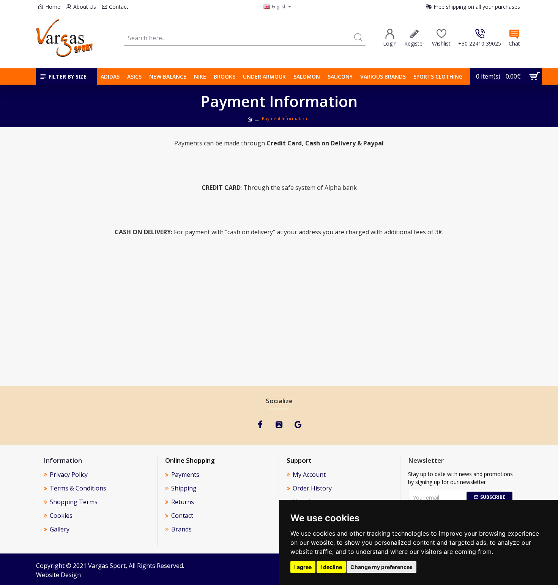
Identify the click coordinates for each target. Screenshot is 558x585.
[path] (249, 119)
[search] (358, 37)
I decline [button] (331, 567)
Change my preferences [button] (381, 567)
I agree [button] (303, 567)
